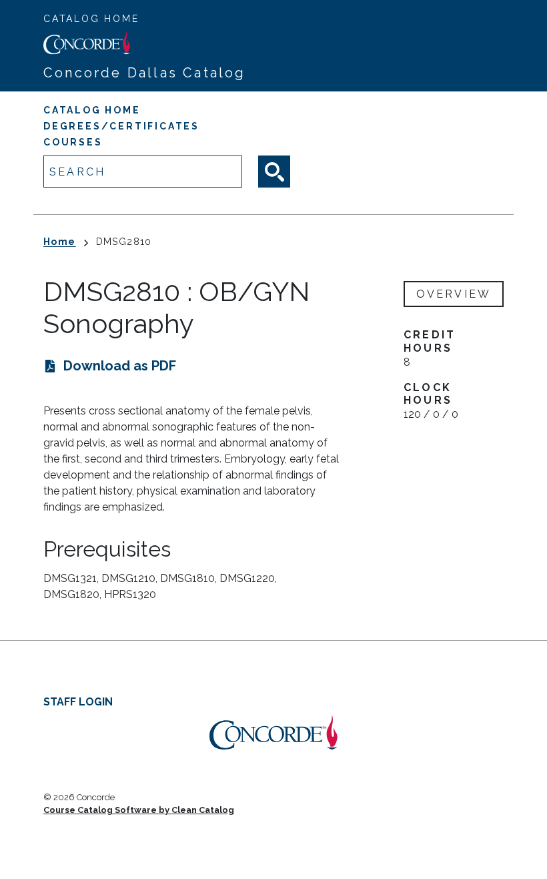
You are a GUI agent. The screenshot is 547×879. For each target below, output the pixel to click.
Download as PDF (119, 366)
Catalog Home (91, 18)
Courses (73, 142)
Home (59, 241)
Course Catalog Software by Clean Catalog (138, 810)
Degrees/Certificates (121, 126)
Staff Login (78, 701)
